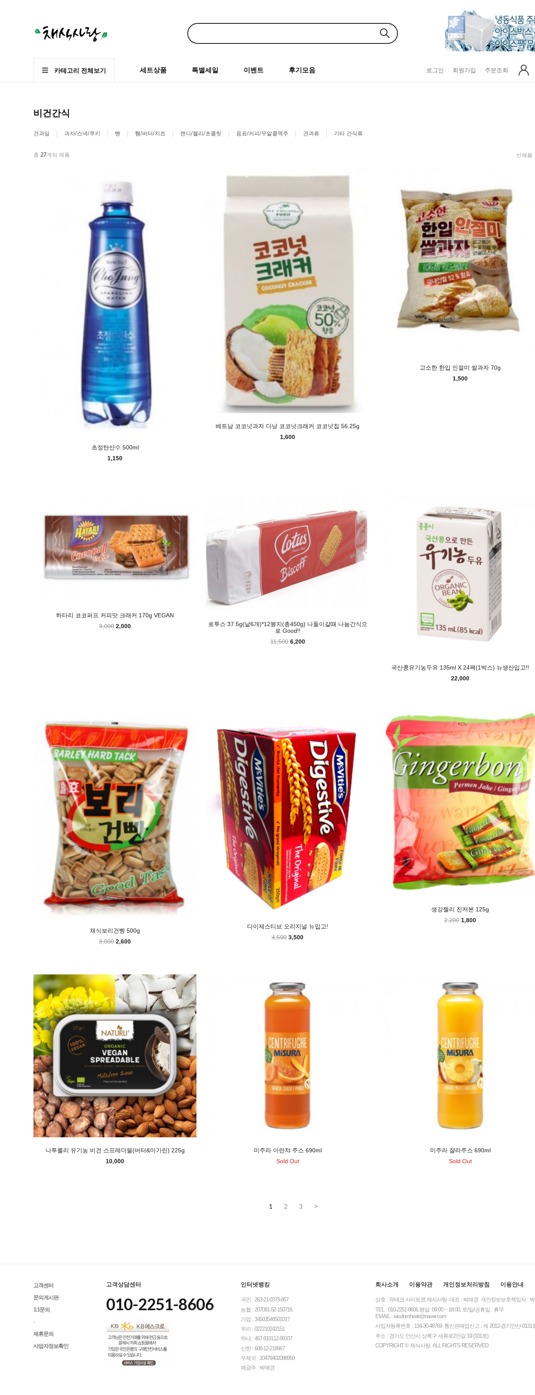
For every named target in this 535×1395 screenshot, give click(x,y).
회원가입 (464, 70)
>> (315, 1206)
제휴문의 (43, 1334)
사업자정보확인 (51, 1346)
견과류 (311, 133)
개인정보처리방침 (466, 1284)
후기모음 (302, 70)
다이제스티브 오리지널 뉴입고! (287, 926)
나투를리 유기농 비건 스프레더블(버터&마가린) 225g (115, 1150)
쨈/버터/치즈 (150, 133)
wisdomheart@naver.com (420, 1316)
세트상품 (153, 70)
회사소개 (387, 1284)
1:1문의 (41, 1309)
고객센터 (43, 1285)
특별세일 (205, 70)
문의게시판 (46, 1297)
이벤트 (254, 70)
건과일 (41, 133)
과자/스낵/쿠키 (82, 133)
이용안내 (512, 1284)
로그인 (435, 70)
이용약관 (421, 1284)
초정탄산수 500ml (115, 447)
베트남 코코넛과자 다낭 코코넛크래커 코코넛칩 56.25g (287, 426)
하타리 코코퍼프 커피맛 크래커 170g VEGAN (115, 615)
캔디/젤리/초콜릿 (201, 133)
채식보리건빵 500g (115, 930)
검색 (384, 33)
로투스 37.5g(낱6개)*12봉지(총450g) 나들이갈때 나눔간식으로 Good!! (287, 627)
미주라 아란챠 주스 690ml (288, 1150)
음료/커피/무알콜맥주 (262, 133)
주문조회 (496, 70)
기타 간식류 (348, 133)
